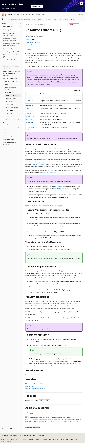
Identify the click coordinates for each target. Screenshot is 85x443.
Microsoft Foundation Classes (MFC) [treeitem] (11, 56)
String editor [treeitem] (9, 113)
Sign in (81, 14)
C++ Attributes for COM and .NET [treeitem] (11, 129)
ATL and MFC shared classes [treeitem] (11, 60)
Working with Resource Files (34, 384)
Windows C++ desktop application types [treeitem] (9, 34)
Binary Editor (29, 100)
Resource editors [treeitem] (11, 95)
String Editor (29, 119)
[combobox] (11, 26)
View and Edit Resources (33, 42)
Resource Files (29, 386)
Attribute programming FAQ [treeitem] (11, 133)
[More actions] (81, 24)
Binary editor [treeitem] (9, 101)
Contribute (31, 439)
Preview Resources (32, 45)
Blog (23, 439)
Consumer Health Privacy (50, 439)
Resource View (57, 186)
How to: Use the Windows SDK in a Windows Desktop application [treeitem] (11, 73)
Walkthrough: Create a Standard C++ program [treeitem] (9, 39)
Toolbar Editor (30, 122)
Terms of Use (64, 439)
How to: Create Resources (68, 138)
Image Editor (63, 77)
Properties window (65, 189)
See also (29, 49)
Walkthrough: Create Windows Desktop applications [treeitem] (11, 45)
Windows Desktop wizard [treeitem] (10, 49)
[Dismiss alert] (81, 3)
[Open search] (76, 14)
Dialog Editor (29, 105)
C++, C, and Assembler (37, 24)
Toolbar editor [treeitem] (10, 117)
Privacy (38, 439)
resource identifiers (39, 164)
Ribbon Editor (30, 116)
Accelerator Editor (31, 97)
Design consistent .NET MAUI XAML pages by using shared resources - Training (48, 417)
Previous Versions (16, 439)
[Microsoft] (3, 14)
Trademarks (73, 439)
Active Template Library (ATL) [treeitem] (11, 52)
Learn (27, 24)
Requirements (31, 47)
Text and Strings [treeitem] (7, 63)
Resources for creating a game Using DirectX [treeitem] (11, 67)
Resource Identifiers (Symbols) (35, 389)
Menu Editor (29, 113)
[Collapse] (20, 23)
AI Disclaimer (5, 439)
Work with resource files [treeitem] (11, 81)
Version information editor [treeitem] (13, 120)
